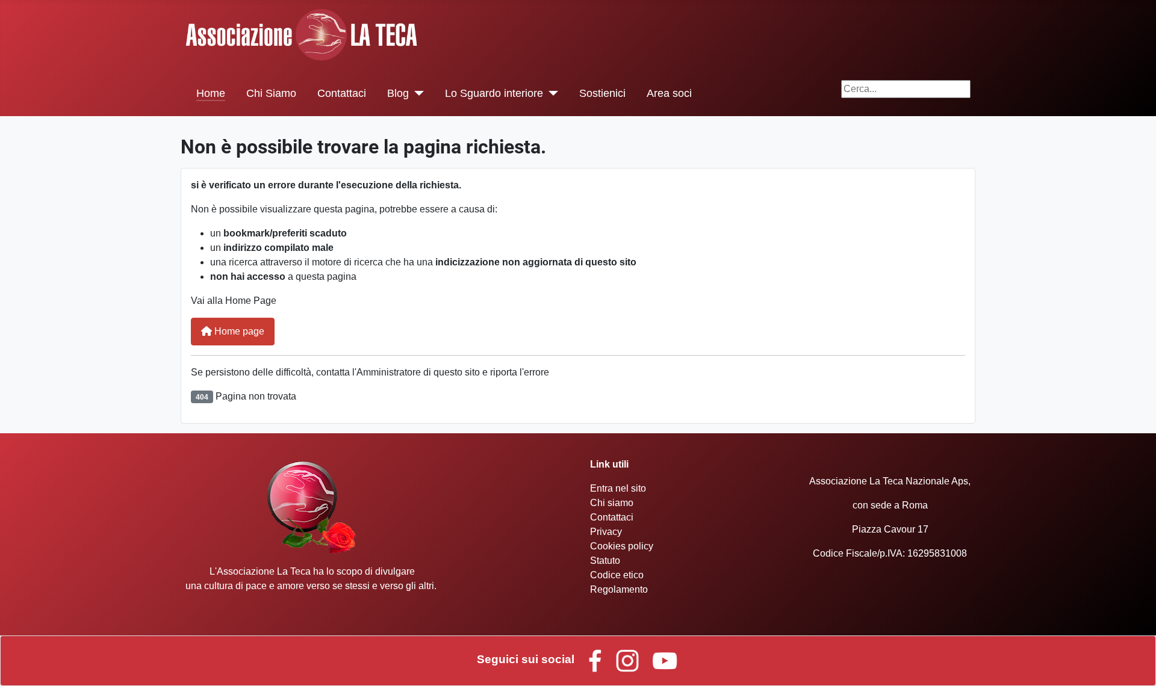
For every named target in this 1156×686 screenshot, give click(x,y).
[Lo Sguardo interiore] (550, 93)
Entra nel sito (618, 488)
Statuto (605, 560)
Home (210, 93)
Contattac (610, 517)
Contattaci (341, 93)
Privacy (606, 532)
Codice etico (617, 575)
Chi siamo (611, 503)
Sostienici (602, 93)
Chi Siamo (271, 93)
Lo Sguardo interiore (494, 93)
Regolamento (619, 589)
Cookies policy (621, 546)
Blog (398, 93)
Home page (238, 331)
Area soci (669, 93)
